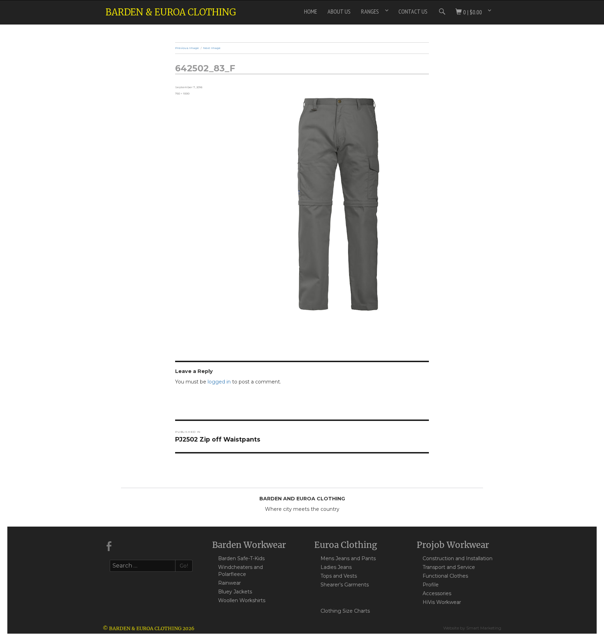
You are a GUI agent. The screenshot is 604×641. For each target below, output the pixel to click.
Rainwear (229, 583)
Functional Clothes (445, 576)
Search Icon (441, 11)
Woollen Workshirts (241, 600)
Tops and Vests (339, 576)
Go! (184, 566)
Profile (431, 585)
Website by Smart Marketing (472, 628)
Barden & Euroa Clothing (171, 12)
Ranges (370, 11)
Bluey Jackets (235, 592)
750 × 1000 (182, 93)
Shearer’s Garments (345, 585)
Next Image (212, 48)
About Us (339, 11)
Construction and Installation (457, 558)
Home (310, 11)
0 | (472, 12)
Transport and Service (449, 567)
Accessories (437, 593)
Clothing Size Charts (345, 611)
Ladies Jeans (336, 567)
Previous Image (187, 48)
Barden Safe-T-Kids (241, 558)
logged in (219, 382)
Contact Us (412, 11)
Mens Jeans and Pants (348, 558)
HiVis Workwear (442, 602)
